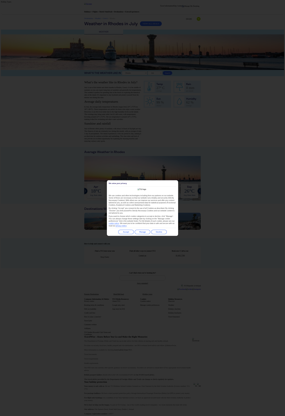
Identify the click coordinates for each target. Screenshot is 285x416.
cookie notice (114, 223)
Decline (159, 232)
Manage (142, 232)
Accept (126, 232)
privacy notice (121, 226)
